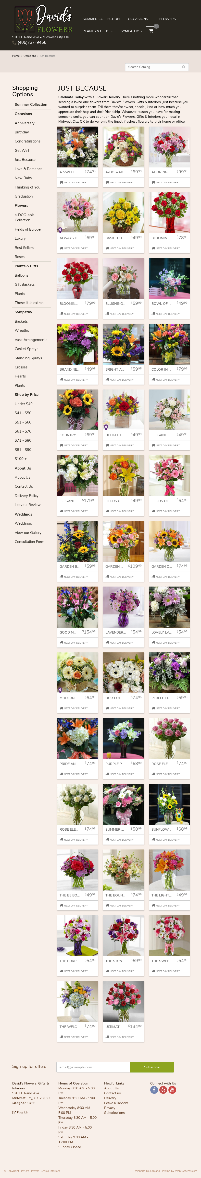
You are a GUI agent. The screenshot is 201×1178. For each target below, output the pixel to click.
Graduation (24, 196)
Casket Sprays (26, 348)
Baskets (21, 321)
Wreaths (22, 330)
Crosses (21, 367)
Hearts (20, 376)
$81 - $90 (23, 449)
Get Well (22, 150)
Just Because (25, 159)
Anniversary (25, 123)
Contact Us (24, 486)
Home (16, 56)
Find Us (22, 1112)
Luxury (20, 238)
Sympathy (130, 31)
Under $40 (24, 403)
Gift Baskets (25, 284)
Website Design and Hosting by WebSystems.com (166, 1171)
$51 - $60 (23, 422)
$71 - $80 (23, 440)
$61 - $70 (23, 431)
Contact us (112, 1093)
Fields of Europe (28, 229)
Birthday (22, 132)
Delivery (110, 1098)
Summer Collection (101, 19)
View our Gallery (28, 532)
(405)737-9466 (31, 42)
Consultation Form (29, 541)
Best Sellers (24, 247)
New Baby (23, 178)
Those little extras (29, 302)
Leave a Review (28, 504)
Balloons (21, 275)
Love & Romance (28, 168)
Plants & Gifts (96, 31)
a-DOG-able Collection (25, 217)
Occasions (138, 19)
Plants (20, 293)
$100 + (21, 458)
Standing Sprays (28, 358)
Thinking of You (27, 187)
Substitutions (114, 1112)
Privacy (109, 1108)
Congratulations (27, 141)
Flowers (167, 19)
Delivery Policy (26, 495)
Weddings (23, 523)
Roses (20, 256)
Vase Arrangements (31, 339)
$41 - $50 (23, 413)
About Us (22, 477)
